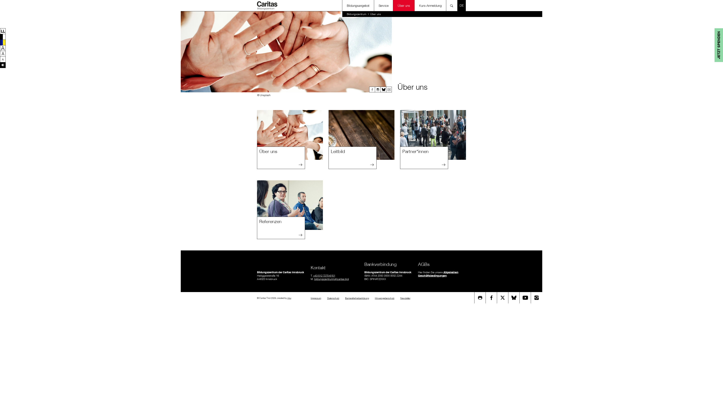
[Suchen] (452, 5)
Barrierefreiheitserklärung (357, 298)
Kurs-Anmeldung (430, 6)
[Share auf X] (502, 297)
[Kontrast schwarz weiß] (3, 37)
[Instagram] (378, 89)
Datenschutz (333, 298)
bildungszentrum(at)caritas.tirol (331, 279)
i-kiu (289, 298)
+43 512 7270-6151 (324, 275)
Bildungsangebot (358, 6)
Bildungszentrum (356, 14)
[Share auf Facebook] (491, 297)
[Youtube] (389, 89)
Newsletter (405, 298)
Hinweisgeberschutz (384, 298)
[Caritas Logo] (267, 5)
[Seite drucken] (480, 297)
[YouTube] (525, 297)
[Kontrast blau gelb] (3, 42)
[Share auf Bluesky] (514, 297)
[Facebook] (372, 89)
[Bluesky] (383, 89)
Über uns (404, 6)
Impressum (316, 298)
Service (384, 6)
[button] (3, 31)
